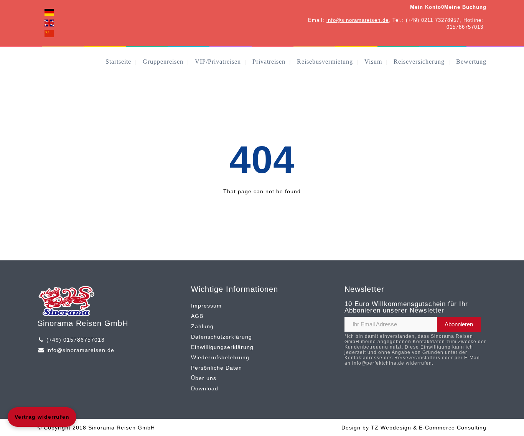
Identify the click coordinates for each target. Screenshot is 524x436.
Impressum (206, 306)
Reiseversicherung (419, 61)
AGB (197, 316)
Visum (373, 61)
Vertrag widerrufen (42, 417)
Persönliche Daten (216, 368)
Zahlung (202, 326)
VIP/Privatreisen (218, 61)
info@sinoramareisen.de (357, 20)
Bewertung (471, 61)
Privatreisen (268, 61)
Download (204, 388)
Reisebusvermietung (325, 61)
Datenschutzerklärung (221, 337)
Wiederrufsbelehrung (220, 357)
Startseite (118, 61)
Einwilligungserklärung (222, 347)
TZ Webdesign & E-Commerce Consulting (428, 427)
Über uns (203, 378)
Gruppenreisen (163, 61)
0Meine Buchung (463, 7)
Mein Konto (425, 7)
